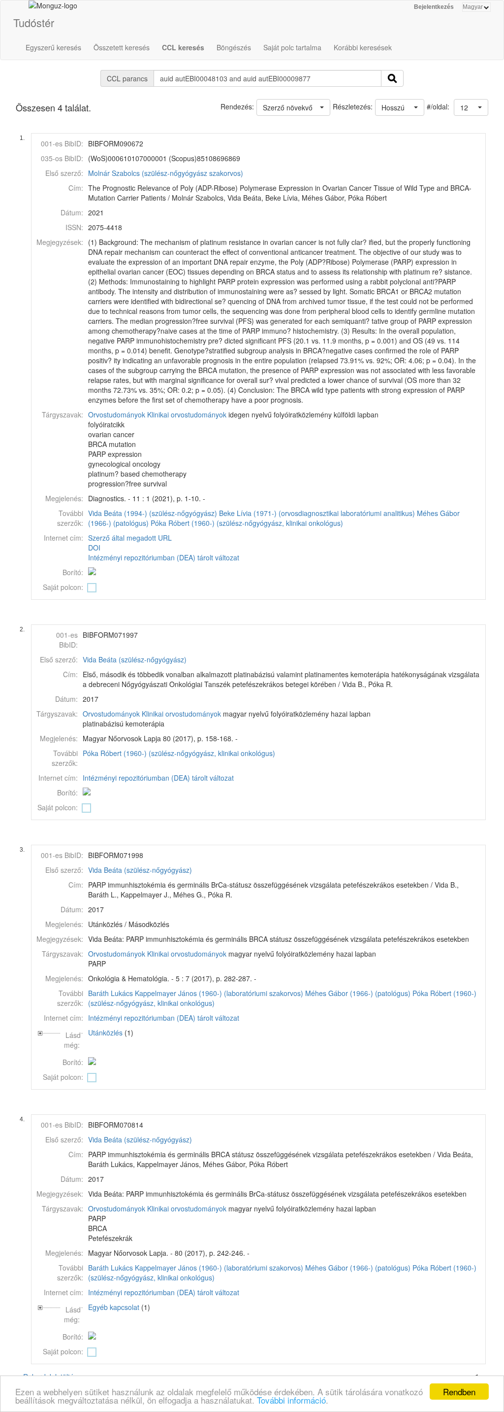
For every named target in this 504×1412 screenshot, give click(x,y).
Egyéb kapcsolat (113, 1307)
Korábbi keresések (363, 47)
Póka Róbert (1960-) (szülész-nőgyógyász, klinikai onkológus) (247, 523)
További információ (291, 1400)
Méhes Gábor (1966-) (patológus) (357, 993)
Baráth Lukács (110, 993)
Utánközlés (105, 1032)
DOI (94, 547)
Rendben (459, 1391)
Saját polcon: (63, 587)
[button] (471, 107)
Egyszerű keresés (53, 47)
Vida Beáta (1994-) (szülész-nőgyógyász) (152, 513)
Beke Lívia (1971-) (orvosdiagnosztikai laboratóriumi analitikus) (317, 513)
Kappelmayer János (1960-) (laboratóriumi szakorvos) (219, 993)
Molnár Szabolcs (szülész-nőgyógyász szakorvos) (165, 173)
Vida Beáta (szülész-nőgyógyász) (135, 659)
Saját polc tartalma (292, 47)
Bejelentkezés (434, 6)
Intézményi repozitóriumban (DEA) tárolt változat (163, 557)
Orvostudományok (116, 414)
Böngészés (234, 47)
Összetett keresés (122, 47)
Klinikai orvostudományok (186, 414)
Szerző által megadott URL (130, 538)
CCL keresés (183, 47)
